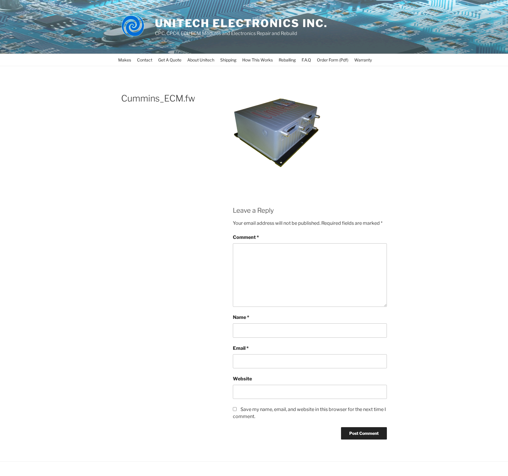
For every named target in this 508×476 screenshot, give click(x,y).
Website (242, 379)
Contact (144, 59)
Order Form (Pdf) (332, 59)
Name (241, 317)
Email (241, 348)
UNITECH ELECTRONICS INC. (241, 23)
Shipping (228, 59)
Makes (124, 59)
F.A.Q (306, 59)
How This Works (257, 59)
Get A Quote (169, 59)
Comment (246, 237)
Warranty (363, 59)
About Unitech (200, 59)
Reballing (287, 59)
